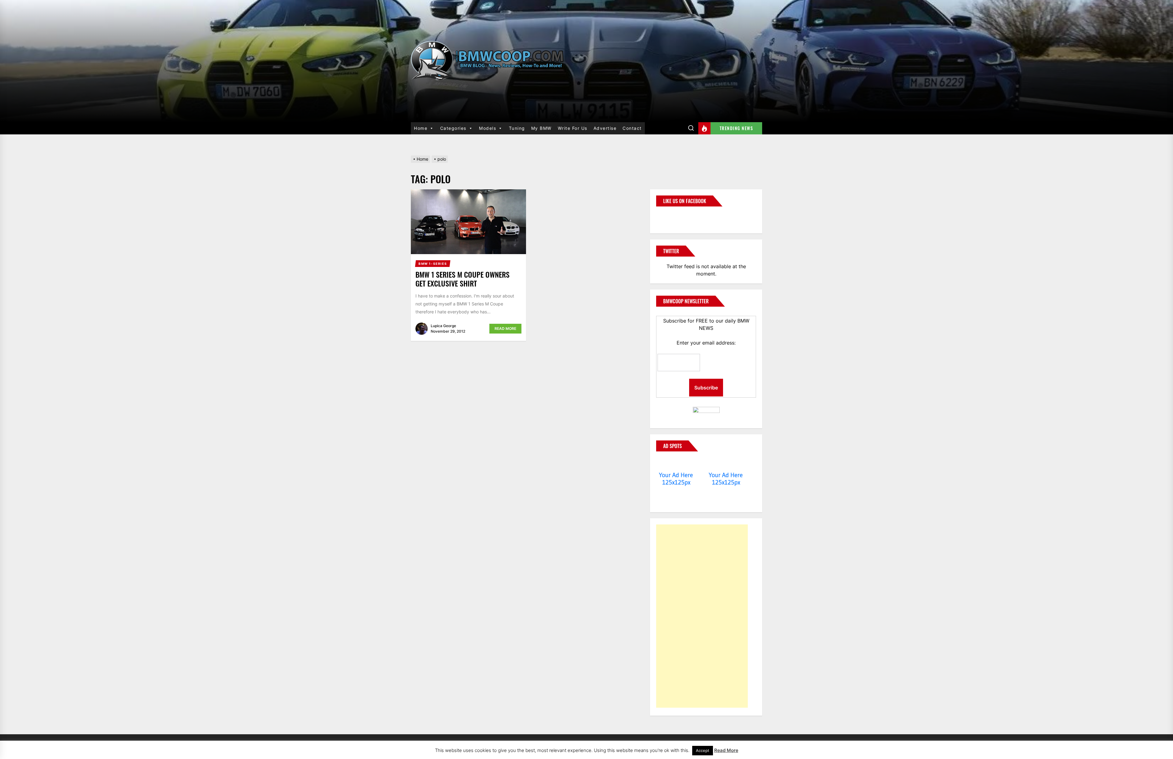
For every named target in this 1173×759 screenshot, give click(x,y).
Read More (505, 328)
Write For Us (572, 128)
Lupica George (443, 325)
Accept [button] (702, 750)
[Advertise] (676, 463)
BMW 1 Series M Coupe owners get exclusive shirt (462, 279)
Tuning (517, 128)
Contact (632, 128)
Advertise (605, 128)
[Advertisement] (702, 616)
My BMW (541, 128)
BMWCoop (675, 216)
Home (420, 128)
